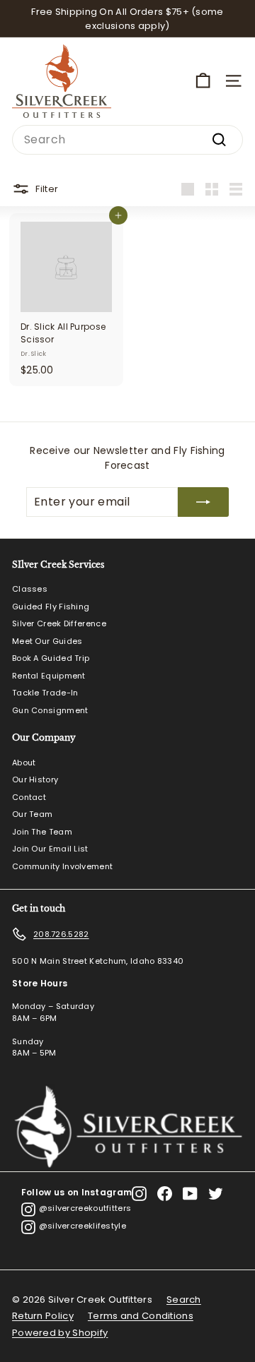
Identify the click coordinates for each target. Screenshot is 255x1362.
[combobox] (127, 140)
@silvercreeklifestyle (82, 1225)
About (24, 762)
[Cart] (203, 81)
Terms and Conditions (140, 1315)
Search (183, 1299)
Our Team (32, 814)
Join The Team (42, 831)
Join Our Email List (50, 848)
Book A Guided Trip (50, 658)
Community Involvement (62, 866)
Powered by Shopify (60, 1332)
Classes (29, 589)
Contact (29, 797)
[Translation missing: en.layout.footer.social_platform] (139, 1193)
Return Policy (43, 1315)
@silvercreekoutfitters (85, 1208)
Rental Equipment (49, 675)
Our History (35, 779)
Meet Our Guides (47, 641)
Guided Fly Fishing (50, 606)
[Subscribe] (203, 502)
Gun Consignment (50, 710)
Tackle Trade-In (45, 692)
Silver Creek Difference (59, 623)
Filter (46, 188)
